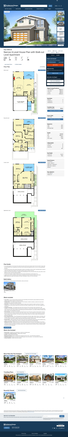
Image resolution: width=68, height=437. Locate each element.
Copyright (45, 433)
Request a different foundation (55, 110)
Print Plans (43, 66)
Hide (53, 52)
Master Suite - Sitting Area (51, 164)
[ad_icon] (11, 6)
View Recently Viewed (21, 390)
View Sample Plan (7, 327)
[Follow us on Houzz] (54, 428)
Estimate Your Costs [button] (40, 8)
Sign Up (62, 416)
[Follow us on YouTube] (61, 428)
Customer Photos (9, 64)
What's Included (18, 64)
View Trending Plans (20, 372)
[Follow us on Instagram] (56, 428)
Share (50, 50)
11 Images (61, 45)
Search (50, 5)
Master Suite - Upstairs (51, 165)
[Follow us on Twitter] (60, 428)
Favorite (55, 50)
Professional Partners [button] (59, 8)
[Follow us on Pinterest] (52, 428)
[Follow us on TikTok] (63, 428)
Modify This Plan (55, 73)
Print (58, 52)
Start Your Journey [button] (8, 8)
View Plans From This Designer (30, 353)
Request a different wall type (55, 119)
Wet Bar (48, 167)
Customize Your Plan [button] (28, 8)
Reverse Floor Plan (42, 70)
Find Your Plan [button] (18, 8)
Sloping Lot (49, 174)
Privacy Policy (23, 433)
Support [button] (49, 8)
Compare (61, 50)
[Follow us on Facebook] (58, 428)
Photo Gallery (49, 173)
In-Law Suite (49, 161)
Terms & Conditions (35, 433)
